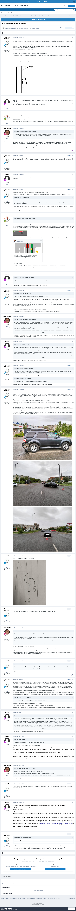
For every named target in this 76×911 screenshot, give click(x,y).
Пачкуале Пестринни (13, 27)
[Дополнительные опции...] (73, 37)
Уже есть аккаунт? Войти (60, 5)
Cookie (41, 901)
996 (7, 123)
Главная (3, 9)
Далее (7, 32)
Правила (13, 12)
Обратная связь (36, 901)
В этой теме (69, 9)
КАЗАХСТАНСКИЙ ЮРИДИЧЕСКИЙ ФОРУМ (14, 6)
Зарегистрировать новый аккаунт (20, 869)
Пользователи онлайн (29, 12)
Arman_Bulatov (7, 128)
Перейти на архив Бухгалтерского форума (31, 9)
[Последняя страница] (10, 33)
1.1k (7, 138)
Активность (9, 9)
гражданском (41, 823)
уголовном (48, 823)
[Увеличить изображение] (20, 232)
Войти (55, 869)
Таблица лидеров (17, 9)
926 (7, 108)
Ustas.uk (7, 97)
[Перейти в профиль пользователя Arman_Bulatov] (7, 132)
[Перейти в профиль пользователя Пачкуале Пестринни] (3, 27)
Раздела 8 (19, 265)
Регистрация (71, 5)
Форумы (3, 12)
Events (8, 12)
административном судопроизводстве (62, 823)
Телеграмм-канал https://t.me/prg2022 (37, 1)
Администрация (20, 12)
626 (7, 49)
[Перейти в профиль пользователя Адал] (7, 117)
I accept (72, 908)
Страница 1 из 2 (15, 32)
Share (62, 27)
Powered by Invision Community (38, 904)
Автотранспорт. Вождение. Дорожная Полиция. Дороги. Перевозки (26, 28)
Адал (6, 113)
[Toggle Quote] (14, 131)
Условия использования (12, 909)
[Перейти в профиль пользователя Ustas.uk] (7, 102)
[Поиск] (73, 10)
